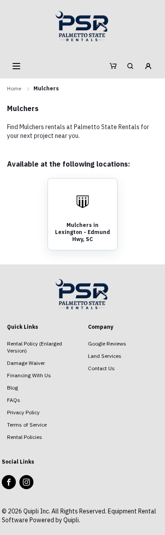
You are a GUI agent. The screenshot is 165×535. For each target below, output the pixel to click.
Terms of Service (27, 424)
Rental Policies (24, 437)
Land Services (104, 356)
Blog (12, 387)
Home (14, 88)
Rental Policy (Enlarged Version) (34, 347)
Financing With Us (29, 375)
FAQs (13, 400)
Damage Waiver (26, 363)
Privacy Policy (23, 412)
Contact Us (101, 368)
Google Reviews (107, 343)
